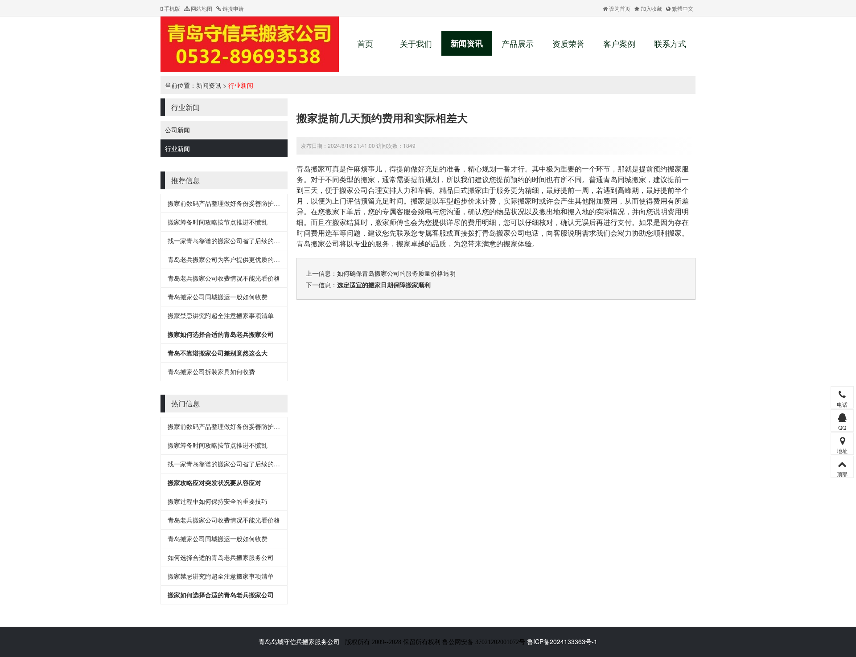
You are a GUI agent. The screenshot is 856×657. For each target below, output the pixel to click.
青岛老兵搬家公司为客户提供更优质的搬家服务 (233, 259)
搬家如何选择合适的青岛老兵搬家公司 (221, 334)
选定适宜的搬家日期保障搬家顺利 (384, 284)
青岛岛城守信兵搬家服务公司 (299, 641)
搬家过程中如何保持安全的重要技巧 (218, 501)
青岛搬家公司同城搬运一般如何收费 (218, 296)
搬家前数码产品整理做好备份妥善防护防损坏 (230, 203)
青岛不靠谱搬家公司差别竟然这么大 (218, 352)
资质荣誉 (568, 43)
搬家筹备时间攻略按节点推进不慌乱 (218, 221)
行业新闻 (240, 85)
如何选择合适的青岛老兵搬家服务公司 (221, 557)
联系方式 (670, 43)
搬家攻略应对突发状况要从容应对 (214, 482)
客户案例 (619, 43)
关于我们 (416, 43)
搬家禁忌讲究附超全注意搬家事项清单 (221, 315)
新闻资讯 (467, 43)
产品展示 (518, 43)
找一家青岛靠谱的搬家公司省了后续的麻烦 (227, 240)
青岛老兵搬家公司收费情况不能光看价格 (224, 277)
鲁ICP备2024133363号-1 (562, 641)
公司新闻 (177, 129)
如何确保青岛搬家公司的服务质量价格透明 (396, 273)
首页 (365, 43)
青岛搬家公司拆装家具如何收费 (211, 371)
